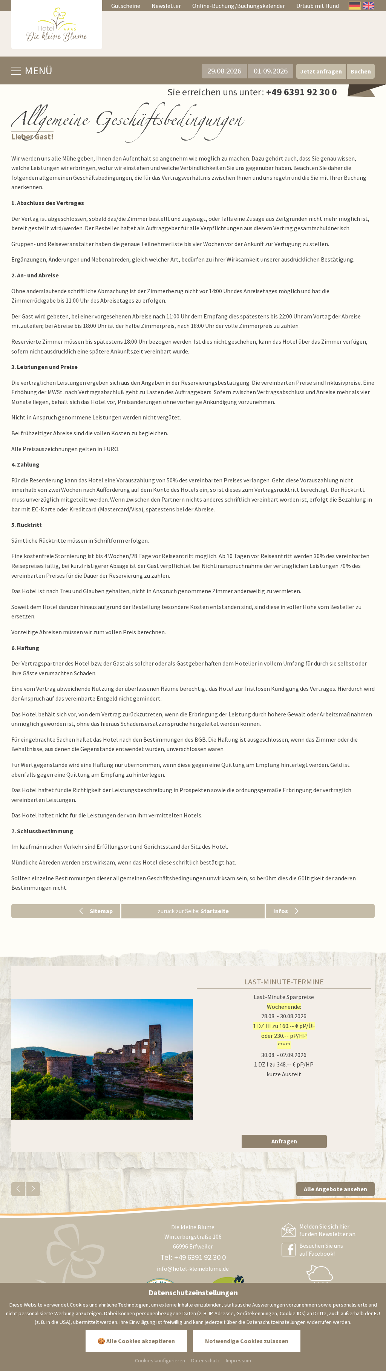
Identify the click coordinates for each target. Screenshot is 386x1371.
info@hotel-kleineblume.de (193, 1268)
